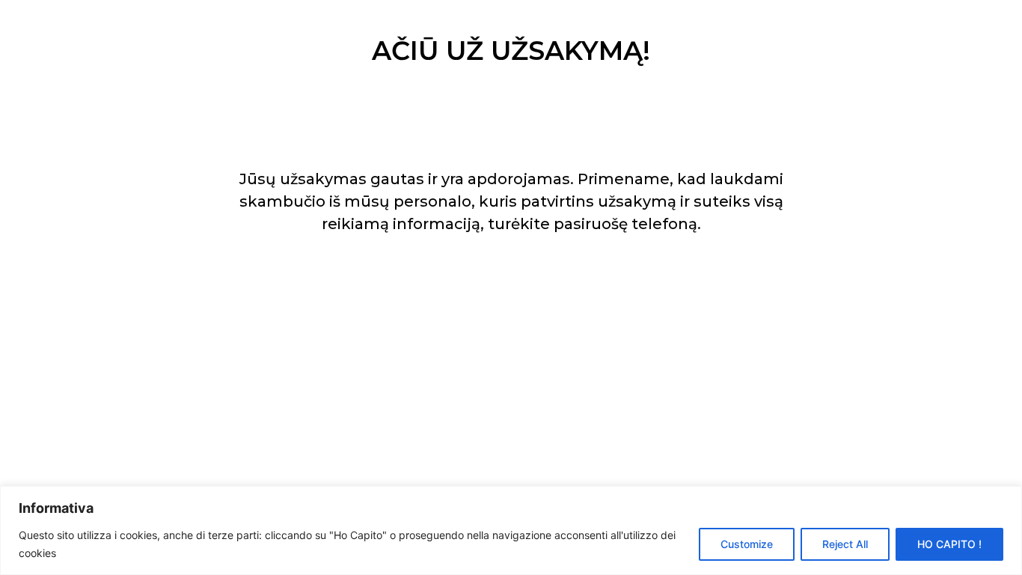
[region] (511, 530)
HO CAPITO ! (949, 544)
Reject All (845, 544)
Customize (746, 544)
